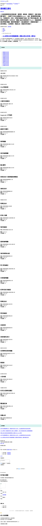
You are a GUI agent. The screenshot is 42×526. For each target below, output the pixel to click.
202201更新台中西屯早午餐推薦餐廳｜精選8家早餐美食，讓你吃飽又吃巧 (14, 437)
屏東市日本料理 (6, 62)
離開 (6, 523)
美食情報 (9, 26)
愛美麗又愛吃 (5, 8)
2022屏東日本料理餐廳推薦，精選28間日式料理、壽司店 (19, 36)
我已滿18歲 (2, 523)
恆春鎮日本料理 (6, 61)
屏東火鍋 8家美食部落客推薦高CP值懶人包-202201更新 (11, 433)
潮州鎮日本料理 (6, 56)
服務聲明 (31, 510)
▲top (1, 455)
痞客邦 (8, 449)
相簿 (3, 28)
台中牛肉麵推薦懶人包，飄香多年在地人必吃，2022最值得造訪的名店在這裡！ (15, 435)
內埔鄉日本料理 (6, 65)
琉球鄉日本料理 (6, 54)
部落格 (4, 30)
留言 (11, 449)
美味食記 (9, 452)
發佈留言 (2, 464)
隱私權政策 (27, 510)
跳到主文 (2, 11)
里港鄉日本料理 (6, 53)
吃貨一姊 (2, 443)
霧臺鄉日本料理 (6, 52)
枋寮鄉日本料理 (6, 58)
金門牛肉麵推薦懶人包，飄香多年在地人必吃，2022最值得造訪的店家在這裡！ (15, 428)
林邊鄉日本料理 (6, 57)
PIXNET (13, 510)
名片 (3, 31)
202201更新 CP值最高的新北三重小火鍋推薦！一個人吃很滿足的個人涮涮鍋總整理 (16, 430)
